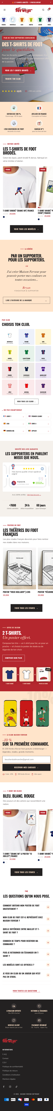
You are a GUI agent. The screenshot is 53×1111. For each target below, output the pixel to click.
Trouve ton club (13, 78)
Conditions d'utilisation (11, 1075)
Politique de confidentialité (12, 1066)
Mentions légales (9, 1079)
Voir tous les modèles (26, 229)
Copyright (35, 1094)
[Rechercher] (43, 9)
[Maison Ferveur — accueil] (23, 9)
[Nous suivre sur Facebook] (3, 1086)
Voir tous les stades (26, 608)
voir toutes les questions (26, 991)
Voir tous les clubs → (26, 401)
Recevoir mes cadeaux (26, 767)
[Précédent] (2, 2)
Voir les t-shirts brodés (18, 70)
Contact (5, 1058)
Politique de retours (10, 1071)
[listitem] (3, 20)
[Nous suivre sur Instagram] (10, 1086)
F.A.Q (4, 1054)
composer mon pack (13, 658)
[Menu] (4, 9)
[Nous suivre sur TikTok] (16, 1086)
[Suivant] (50, 2)
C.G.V (4, 1062)
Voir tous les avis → (34, 495)
